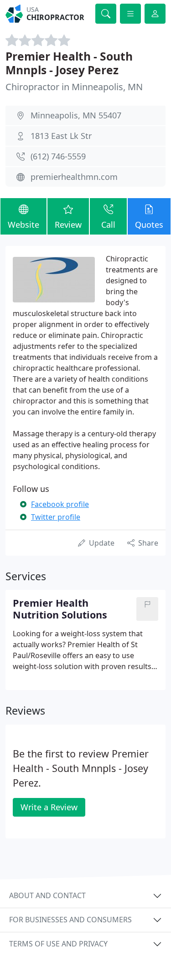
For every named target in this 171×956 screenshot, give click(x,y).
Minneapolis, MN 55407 (76, 115)
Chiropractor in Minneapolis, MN (74, 87)
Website (23, 224)
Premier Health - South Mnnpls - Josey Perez (69, 63)
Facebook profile (60, 504)
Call (108, 224)
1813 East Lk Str (61, 135)
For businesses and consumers (70, 920)
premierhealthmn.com (74, 176)
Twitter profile (55, 517)
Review (68, 224)
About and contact (47, 895)
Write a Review (49, 807)
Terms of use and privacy (58, 944)
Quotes (149, 224)
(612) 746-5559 (58, 156)
